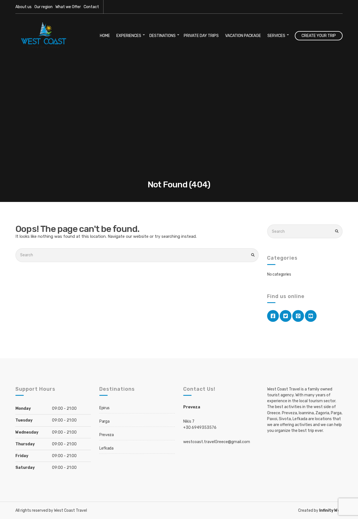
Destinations (162, 35)
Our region (43, 6)
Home (105, 35)
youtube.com (311, 316)
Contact (91, 6)
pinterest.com (298, 316)
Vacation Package (243, 35)
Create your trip (319, 35)
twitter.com (285, 316)
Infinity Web (331, 510)
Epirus (104, 408)
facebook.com (273, 316)
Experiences (128, 35)
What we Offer (68, 6)
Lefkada (106, 448)
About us (23, 6)
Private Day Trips (201, 35)
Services (276, 35)
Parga (104, 421)
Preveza (106, 434)
